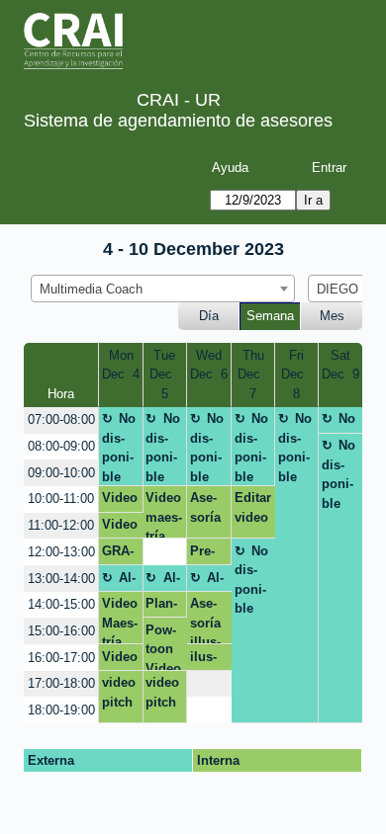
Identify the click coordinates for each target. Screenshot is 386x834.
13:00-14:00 (61, 578)
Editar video (253, 507)
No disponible (119, 447)
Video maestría (163, 514)
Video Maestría (120, 620)
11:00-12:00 (61, 525)
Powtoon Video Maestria (163, 646)
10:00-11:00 (61, 498)
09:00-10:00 (61, 472)
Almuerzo (119, 581)
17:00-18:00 (61, 683)
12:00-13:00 (61, 551)
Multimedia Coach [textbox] (91, 289)
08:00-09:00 (61, 446)
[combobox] (163, 288)
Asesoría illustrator (206, 620)
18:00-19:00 (61, 710)
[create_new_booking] (165, 552)
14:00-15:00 (61, 604)
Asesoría (205, 507)
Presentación (208, 554)
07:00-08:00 (61, 419)
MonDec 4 (121, 365)
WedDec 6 (209, 365)
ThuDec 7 (253, 374)
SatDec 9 (340, 365)
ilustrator (206, 660)
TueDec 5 (164, 374)
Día (209, 315)
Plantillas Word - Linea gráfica (161, 607)
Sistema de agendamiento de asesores (178, 120)
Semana (270, 315)
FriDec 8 (296, 374)
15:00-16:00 (61, 631)
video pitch (119, 692)
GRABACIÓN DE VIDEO (118, 554)
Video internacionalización (121, 501)
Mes (332, 315)
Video (120, 524)
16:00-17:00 (61, 657)
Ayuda (230, 167)
